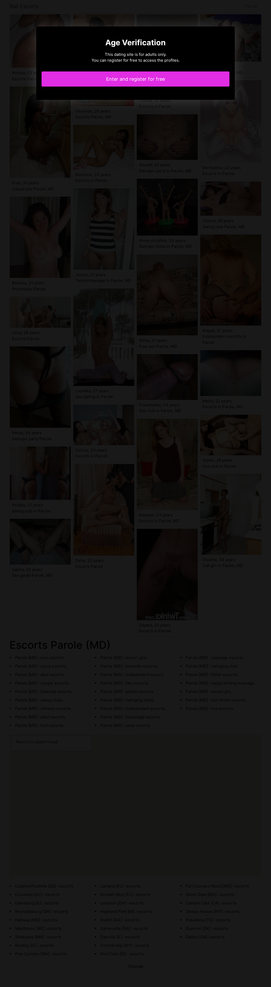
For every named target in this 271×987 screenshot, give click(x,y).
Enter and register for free (135, 79)
